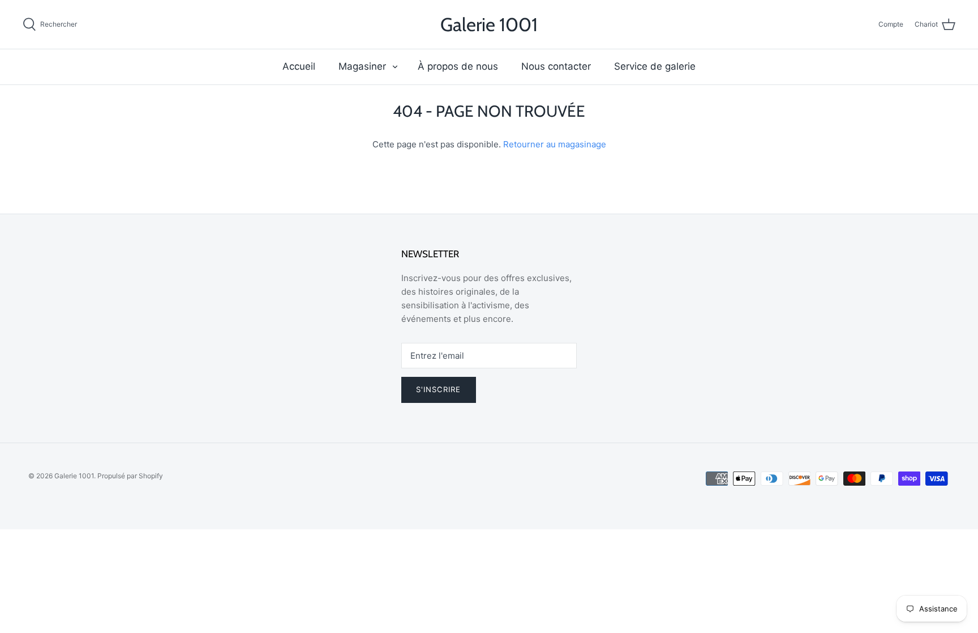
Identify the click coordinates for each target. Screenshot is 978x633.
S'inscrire (438, 389)
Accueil (298, 66)
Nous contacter (556, 66)
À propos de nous (458, 66)
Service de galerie (655, 66)
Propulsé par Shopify (130, 475)
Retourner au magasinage (554, 144)
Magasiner (362, 66)
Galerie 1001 (74, 475)
